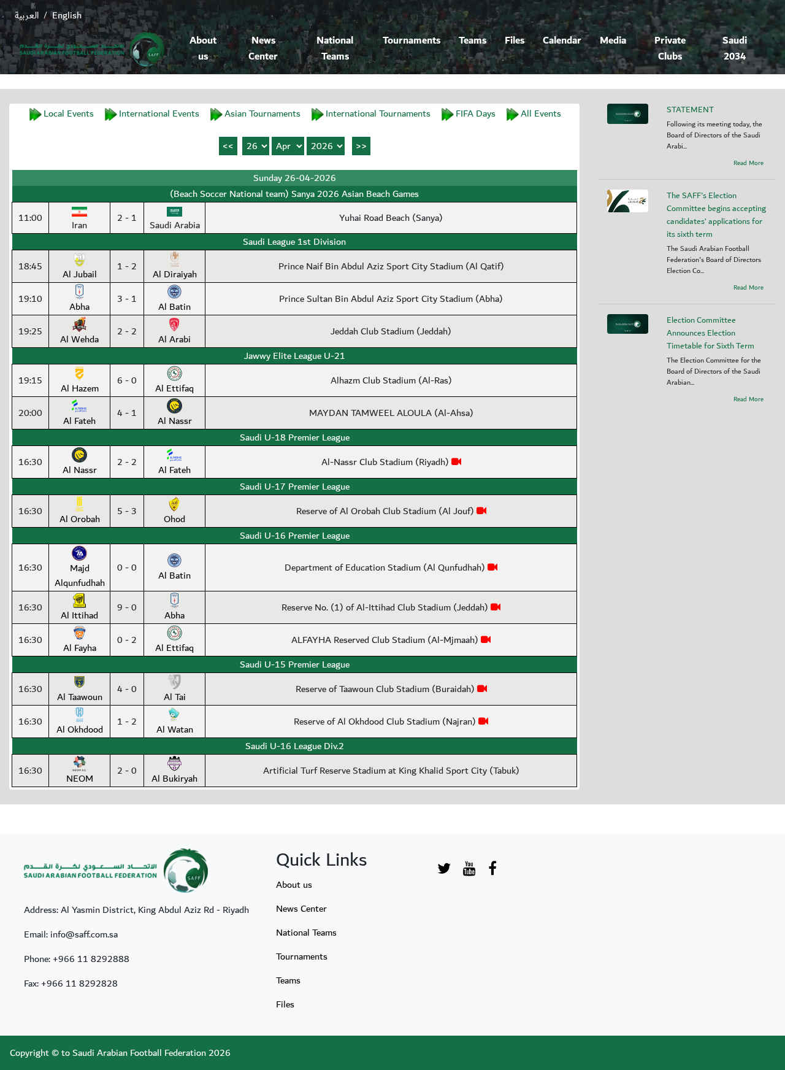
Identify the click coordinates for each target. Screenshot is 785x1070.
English (67, 15)
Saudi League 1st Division (294, 242)
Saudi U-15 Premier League (295, 664)
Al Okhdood (79, 729)
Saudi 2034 (734, 49)
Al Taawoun (79, 697)
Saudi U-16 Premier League (295, 536)
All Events (541, 113)
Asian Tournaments (262, 113)
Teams (472, 41)
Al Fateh (79, 421)
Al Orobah (79, 519)
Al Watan (174, 729)
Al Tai (175, 697)
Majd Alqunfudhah (80, 575)
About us (203, 49)
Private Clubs (670, 49)
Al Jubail (80, 274)
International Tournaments (378, 113)
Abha (79, 307)
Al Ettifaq (174, 388)
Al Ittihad (79, 615)
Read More (748, 163)
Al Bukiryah (174, 779)
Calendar (562, 41)
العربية (27, 15)
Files (514, 41)
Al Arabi (174, 339)
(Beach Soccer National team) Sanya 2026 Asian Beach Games (294, 194)
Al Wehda (79, 339)
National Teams (334, 49)
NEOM (79, 779)
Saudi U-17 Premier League (295, 487)
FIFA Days (476, 113)
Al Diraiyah (175, 274)
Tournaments (411, 41)
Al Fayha (79, 648)
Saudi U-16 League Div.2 (294, 746)
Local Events (69, 113)
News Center (263, 49)
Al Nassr (175, 421)
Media (613, 41)
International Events (159, 113)
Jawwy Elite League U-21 (294, 356)
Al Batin (174, 307)
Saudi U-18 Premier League (295, 437)
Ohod (174, 519)
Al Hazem (80, 388)
